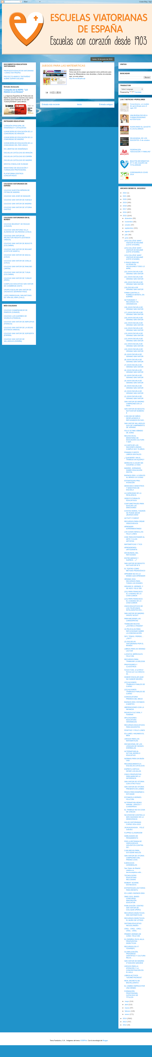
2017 (125, 209)
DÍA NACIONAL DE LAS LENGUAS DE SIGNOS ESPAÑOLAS (134, 746)
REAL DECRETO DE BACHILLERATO (132, 982)
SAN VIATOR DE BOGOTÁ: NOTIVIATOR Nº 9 (134, 564)
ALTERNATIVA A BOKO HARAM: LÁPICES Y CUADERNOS (133, 805)
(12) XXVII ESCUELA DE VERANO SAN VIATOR (133, 340)
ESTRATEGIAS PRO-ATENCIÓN (132, 482)
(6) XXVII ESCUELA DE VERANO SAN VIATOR (133, 371)
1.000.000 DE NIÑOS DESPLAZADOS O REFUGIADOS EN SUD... (134, 418)
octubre (128, 225)
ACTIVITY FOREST (131, 518)
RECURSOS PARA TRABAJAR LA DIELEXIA (134, 660)
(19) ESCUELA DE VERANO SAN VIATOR (133, 288)
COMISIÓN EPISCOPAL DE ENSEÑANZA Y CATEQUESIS (15, 127)
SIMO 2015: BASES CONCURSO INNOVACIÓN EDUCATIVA (131, 899)
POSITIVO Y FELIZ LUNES (134, 730)
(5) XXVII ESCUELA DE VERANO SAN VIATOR (133, 376)
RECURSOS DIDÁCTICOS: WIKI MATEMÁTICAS (134, 914)
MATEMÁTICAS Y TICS (133, 544)
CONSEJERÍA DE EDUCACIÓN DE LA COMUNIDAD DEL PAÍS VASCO (18, 144)
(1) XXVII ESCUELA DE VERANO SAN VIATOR (133, 397)
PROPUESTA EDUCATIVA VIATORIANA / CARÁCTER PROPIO (18, 72)
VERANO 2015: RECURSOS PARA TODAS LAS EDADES (133, 581)
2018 (125, 206)
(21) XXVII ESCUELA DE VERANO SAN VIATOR (133, 278)
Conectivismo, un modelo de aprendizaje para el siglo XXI (139, 106)
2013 (125, 1022)
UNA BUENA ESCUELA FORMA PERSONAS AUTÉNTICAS (138, 117)
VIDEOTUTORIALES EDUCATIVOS (132, 499)
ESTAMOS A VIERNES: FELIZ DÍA (133, 798)
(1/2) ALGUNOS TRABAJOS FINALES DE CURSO (134, 692)
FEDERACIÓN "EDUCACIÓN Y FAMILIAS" (140, 151)
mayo (127, 1001)
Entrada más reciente (51, 104)
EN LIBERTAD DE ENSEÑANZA (16, 149)
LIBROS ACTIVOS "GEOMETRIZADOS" (133, 976)
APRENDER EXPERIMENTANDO (132, 528)
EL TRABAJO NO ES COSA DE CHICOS (134, 811)
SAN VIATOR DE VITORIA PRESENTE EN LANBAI (134, 788)
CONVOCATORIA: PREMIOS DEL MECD (133, 698)
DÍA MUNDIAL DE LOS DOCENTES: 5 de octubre (140, 139)
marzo (127, 1008)
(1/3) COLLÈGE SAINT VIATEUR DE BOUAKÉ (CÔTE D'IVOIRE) (133, 257)
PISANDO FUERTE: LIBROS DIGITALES (132, 453)
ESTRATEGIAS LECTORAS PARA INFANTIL (134, 889)
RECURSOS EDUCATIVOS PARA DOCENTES (134, 726)
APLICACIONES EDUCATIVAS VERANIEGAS (130, 720)
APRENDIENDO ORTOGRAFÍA (130, 549)
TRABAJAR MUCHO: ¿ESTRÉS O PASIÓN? (133, 625)
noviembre (129, 222)
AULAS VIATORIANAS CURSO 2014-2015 (132, 823)
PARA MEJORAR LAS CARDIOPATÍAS (132, 620)
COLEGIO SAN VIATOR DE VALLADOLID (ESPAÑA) (14, 340)
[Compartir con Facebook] (58, 92)
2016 (125, 212)
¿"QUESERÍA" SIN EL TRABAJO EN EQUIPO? (134, 459)
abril (126, 1004)
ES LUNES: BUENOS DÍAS (134, 893)
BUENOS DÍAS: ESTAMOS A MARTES (134, 703)
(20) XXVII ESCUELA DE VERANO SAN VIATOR (133, 283)
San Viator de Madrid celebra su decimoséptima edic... (133, 870)
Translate (137, 92)
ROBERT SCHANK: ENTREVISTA (131, 884)
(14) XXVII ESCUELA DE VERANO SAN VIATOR (133, 329)
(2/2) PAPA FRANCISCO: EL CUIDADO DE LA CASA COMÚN (133, 594)
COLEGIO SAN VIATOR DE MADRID (17, 204)
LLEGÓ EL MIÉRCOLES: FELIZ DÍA (133, 655)
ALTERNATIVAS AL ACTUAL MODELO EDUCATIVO (132, 753)
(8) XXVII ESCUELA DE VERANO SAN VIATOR (133, 361)
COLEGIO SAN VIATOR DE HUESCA (18, 200)
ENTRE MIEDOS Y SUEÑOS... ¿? (131, 559)
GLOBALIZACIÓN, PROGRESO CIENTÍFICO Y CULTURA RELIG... (134, 955)
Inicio (79, 104)
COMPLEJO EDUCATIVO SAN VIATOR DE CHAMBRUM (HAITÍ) (18, 285)
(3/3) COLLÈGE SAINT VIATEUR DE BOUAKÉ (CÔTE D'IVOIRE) (133, 243)
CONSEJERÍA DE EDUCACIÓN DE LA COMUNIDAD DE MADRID (18, 138)
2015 (125, 216)
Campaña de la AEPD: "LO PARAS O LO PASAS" (16, 91)
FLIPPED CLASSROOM (133, 833)
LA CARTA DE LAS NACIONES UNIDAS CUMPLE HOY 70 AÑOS (134, 447)
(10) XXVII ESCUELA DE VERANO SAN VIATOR (133, 350)
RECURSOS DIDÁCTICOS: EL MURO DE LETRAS (134, 919)
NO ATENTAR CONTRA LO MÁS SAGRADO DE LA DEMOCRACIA (134, 817)
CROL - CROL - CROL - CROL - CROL (133, 930)
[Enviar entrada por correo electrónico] (46, 92)
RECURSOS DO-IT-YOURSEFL (131, 948)
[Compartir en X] (55, 92)
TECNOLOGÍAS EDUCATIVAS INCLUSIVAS (130, 877)
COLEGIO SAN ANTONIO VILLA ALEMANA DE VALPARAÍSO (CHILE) (17, 231)
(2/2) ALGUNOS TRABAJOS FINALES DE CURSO (134, 684)
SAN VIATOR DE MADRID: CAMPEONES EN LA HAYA (134, 404)
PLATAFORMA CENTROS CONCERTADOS (13, 175)
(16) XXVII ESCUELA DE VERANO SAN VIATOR (133, 319)
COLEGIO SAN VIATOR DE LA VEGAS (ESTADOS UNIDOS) (18, 329)
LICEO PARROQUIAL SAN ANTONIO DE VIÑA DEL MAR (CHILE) (18, 296)
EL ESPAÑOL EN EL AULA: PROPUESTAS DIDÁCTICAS (134, 941)
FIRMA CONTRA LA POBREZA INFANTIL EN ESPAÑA (134, 295)
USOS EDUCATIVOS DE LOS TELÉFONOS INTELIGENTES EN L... (134, 608)
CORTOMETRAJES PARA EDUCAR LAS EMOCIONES (134, 506)
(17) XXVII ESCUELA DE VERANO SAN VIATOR (133, 313)
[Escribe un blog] (53, 92)
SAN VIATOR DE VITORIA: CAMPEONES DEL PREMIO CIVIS (134, 858)
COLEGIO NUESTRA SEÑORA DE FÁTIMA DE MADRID (17, 191)
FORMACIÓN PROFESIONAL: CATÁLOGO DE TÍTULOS (131, 994)
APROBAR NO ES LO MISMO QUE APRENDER (134, 575)
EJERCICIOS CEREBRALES (130, 864)
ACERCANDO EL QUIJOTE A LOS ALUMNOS (140, 128)
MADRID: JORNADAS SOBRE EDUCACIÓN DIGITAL (133, 470)
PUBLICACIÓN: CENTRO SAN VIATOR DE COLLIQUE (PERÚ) (133, 908)
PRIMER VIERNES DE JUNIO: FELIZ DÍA (132, 935)
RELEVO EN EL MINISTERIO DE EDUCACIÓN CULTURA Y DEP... (134, 439)
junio (127, 238)
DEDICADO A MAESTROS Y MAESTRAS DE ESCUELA (134, 488)
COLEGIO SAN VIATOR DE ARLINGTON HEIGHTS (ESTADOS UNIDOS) (17, 238)
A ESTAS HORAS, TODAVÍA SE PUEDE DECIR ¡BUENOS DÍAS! (134, 513)
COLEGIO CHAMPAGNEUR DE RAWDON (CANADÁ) (15, 311)
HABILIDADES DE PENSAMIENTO (131, 837)
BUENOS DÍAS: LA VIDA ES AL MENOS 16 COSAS (134, 476)
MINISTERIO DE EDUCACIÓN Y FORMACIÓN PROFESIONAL (16, 169)
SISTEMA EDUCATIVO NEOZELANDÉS (132, 924)
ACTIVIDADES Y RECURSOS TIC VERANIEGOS (131, 302)
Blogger (105, 1040)
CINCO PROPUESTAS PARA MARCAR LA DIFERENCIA (132, 776)
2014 (125, 1018)
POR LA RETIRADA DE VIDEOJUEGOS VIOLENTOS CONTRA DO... (133, 844)
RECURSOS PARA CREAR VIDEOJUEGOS (134, 522)
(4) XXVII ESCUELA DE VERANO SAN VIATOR (133, 382)
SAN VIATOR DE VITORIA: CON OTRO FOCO (134, 783)
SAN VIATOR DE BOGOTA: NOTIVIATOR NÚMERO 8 (134, 411)
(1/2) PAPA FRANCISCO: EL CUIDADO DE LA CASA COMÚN (133, 601)
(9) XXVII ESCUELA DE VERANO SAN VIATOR (133, 355)
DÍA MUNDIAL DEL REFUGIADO (131, 554)
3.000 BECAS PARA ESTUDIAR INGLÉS (132, 851)
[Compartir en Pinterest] (60, 92)
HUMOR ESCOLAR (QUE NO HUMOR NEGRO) (134, 678)
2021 (125, 196)
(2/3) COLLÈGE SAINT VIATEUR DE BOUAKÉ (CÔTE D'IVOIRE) (133, 250)
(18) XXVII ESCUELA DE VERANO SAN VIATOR (133, 308)
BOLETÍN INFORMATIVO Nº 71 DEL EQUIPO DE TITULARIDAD (139, 163)
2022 (125, 193)
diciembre (129, 218)
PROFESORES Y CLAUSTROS (130, 666)
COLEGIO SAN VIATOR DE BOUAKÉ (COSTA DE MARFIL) (18, 250)
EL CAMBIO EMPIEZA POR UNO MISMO (134, 987)
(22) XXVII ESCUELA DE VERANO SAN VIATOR (133, 273)
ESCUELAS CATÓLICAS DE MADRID (18, 160)
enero (127, 1014)
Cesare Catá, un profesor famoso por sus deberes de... (134, 672)
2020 (125, 199)
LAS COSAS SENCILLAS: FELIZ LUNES (134, 533)
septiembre (129, 228)
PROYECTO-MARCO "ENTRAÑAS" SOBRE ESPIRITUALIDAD (17, 78)
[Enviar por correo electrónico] (51, 92)
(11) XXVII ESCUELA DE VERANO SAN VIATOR (133, 345)
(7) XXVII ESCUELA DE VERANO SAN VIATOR (133, 366)
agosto (127, 231)
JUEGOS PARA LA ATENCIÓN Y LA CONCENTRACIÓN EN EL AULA (133, 969)
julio (126, 235)
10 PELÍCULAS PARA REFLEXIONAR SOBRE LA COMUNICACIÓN (134, 631)
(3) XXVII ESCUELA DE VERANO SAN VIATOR (133, 387)
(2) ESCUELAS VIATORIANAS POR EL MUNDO (133, 644)
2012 (125, 1025)
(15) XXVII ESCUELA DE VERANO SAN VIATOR (133, 324)
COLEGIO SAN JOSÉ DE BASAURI (17, 196)
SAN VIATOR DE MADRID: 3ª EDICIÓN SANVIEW (134, 962)
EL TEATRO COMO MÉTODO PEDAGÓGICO (134, 570)
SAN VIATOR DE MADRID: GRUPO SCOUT (134, 614)
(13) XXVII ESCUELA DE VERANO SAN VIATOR (133, 334)
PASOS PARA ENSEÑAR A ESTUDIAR (134, 793)
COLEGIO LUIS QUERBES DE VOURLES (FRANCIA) (15, 317)
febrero (128, 1011)
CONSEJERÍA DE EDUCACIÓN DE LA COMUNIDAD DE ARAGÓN (18, 133)
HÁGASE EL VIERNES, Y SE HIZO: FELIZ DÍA (133, 587)
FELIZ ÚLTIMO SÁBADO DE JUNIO (133, 432)
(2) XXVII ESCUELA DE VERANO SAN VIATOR (133, 392)
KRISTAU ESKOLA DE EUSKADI (16, 164)
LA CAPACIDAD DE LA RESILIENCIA (132, 494)
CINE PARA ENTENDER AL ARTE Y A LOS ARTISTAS (134, 539)
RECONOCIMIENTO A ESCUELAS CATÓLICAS (134, 765)
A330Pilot (83, 1040)
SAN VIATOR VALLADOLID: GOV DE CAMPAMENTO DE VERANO (134, 425)
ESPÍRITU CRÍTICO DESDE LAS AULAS (132, 770)
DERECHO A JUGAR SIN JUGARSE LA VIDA (133, 464)
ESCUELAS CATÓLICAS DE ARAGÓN (18, 153)
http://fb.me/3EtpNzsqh (77, 78)
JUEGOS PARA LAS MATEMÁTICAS (131, 740)
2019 (125, 202)
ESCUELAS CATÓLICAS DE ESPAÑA (18, 156)
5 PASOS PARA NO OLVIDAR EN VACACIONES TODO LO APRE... (134, 265)
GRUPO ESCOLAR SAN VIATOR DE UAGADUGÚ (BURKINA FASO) (17, 291)
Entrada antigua (106, 104)
